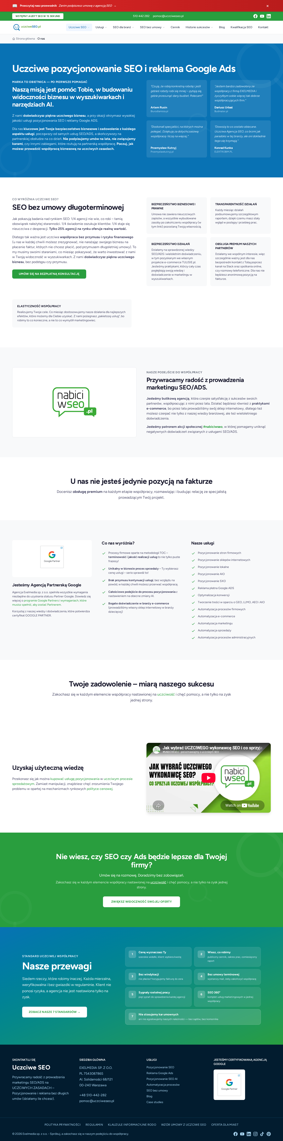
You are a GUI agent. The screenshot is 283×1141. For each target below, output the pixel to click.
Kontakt (263, 27)
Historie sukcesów (198, 27)
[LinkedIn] (269, 16)
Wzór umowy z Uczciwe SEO (183, 1124)
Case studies (154, 1102)
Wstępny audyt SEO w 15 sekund (38, 16)
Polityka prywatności (63, 1124)
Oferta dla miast (225, 1124)
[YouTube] (262, 16)
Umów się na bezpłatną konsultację (49, 274)
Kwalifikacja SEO (241, 27)
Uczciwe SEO (77, 27)
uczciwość (166, 694)
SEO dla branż (122, 27)
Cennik (175, 27)
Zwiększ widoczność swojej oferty (141, 901)
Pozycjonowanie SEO (160, 1067)
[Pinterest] (269, 1134)
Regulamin (94, 1124)
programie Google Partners (41, 600)
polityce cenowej (99, 789)
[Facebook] (255, 16)
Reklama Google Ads (159, 1073)
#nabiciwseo (213, 427)
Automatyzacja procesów (163, 1084)
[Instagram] (255, 1134)
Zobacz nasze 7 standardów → (54, 1012)
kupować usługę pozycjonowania (74, 779)
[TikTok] (262, 1134)
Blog (222, 27)
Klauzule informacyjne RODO (132, 1124)
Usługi (100, 27)
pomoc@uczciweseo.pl (168, 16)
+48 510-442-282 (92, 1095)
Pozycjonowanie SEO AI (162, 1079)
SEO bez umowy (151, 27)
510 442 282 (141, 16)
